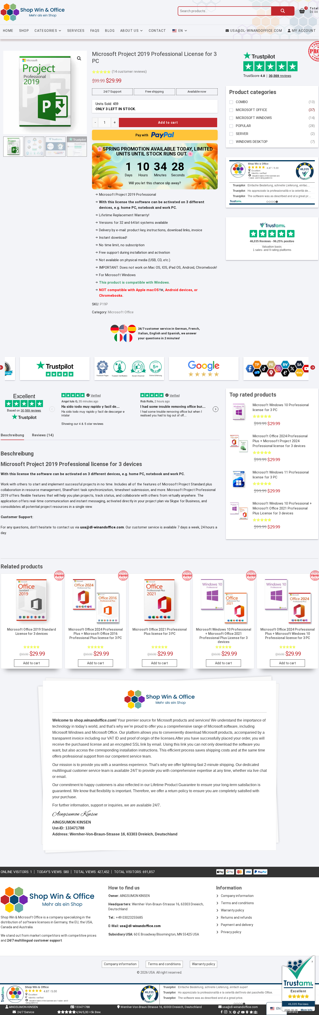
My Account (303, 31)
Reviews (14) (43, 435)
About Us (129, 31)
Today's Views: (50, 872)
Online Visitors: (15, 872)
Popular (243, 126)
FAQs (95, 31)
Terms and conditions (237, 903)
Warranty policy (232, 910)
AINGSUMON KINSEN (23, 1007)
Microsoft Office (121, 312)
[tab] (12, 435)
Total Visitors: (128, 872)
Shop (24, 31)
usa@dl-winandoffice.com (256, 31)
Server (242, 134)
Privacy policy (231, 932)
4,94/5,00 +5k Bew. (88, 1012)
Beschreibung (12, 435)
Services (76, 31)
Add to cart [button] (31, 663)
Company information (237, 896)
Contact (157, 31)
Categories (46, 31)
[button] (79, 58)
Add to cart (168, 122)
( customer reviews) (129, 71)
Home (8, 31)
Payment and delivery (237, 925)
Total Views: (85, 872)
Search (282, 11)
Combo (242, 102)
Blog (110, 31)
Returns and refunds (236, 917)
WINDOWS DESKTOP (252, 142)
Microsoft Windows (254, 118)
